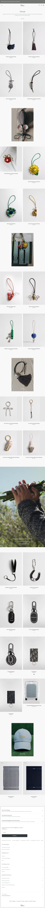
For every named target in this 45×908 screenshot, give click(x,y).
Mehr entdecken (23, 543)
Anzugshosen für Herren (25, 840)
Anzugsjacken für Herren (35, 840)
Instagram (14, 901)
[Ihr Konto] (41, 5)
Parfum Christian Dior (6, 849)
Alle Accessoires (22, 753)
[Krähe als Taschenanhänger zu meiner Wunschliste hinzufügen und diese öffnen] (23, 23)
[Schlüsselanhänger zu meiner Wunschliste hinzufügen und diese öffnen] (23, 638)
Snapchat (26, 901)
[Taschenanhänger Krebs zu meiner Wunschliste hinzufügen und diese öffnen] (23, 273)
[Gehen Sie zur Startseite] (22, 5)
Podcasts (34, 901)
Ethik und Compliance (6, 869)
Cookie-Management (6, 882)
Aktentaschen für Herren (6, 840)
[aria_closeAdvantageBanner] (43, 1)
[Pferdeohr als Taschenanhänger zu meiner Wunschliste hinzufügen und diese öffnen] (23, 554)
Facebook (19, 901)
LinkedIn (30, 901)
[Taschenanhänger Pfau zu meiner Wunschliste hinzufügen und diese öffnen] (23, 190)
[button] (23, 23)
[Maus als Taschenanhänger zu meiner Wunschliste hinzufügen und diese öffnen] (23, 65)
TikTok (10, 901)
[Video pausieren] (2, 545)
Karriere (3, 871)
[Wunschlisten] (39, 5)
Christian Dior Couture (6, 847)
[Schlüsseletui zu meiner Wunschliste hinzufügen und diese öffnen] (23, 680)
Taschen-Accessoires (22, 263)
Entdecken (22, 138)
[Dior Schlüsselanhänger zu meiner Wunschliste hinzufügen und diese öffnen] (23, 596)
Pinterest (22, 901)
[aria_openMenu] (2, 5)
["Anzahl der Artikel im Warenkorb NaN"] (43, 5)
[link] (21, 2)
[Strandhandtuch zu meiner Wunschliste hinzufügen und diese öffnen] (23, 763)
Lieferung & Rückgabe (6, 858)
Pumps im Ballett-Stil (16, 840)
